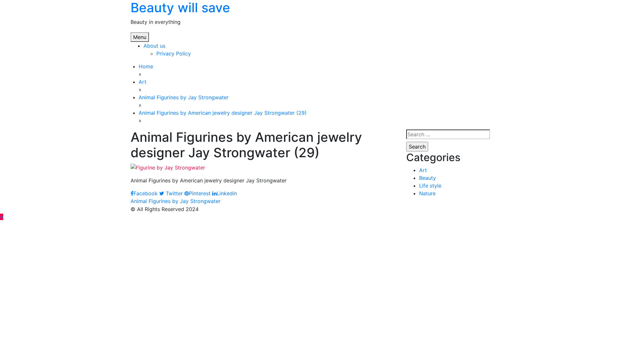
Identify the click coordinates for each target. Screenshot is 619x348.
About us (154, 46)
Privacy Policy (173, 53)
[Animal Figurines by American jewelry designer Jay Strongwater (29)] (168, 167)
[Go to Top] (1, 217)
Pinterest (200, 193)
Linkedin (227, 193)
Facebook (145, 193)
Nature (427, 193)
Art (423, 170)
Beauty (427, 178)
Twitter (173, 193)
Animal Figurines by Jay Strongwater (176, 201)
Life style (430, 185)
